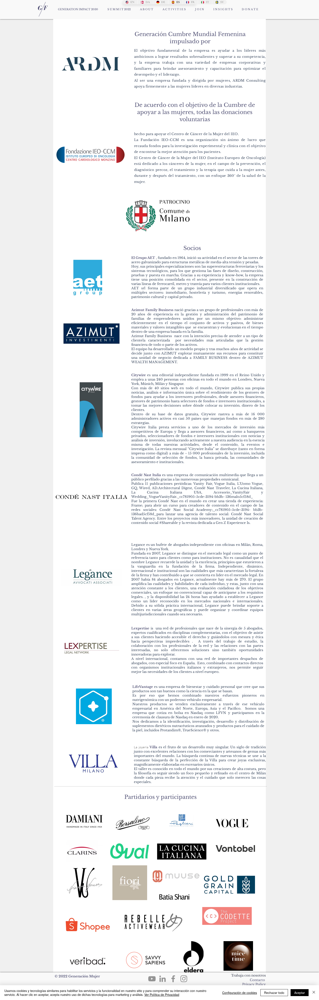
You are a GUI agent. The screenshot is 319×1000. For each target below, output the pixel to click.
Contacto (257, 980)
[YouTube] (151, 978)
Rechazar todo (274, 992)
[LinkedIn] (162, 978)
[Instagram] (183, 978)
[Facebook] (173, 978)
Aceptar (299, 992)
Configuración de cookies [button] (239, 992)
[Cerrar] (313, 993)
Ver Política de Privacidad (161, 994)
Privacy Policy (254, 984)
